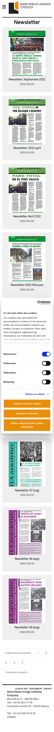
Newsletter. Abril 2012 (27, 216)
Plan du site (21, 689)
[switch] (46, 363)
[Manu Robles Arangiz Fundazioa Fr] (30, 7)
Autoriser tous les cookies (27, 403)
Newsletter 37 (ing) (27, 490)
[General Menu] (5, 7)
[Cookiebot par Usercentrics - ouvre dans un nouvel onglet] (38, 303)
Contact (48, 689)
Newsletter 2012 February (27, 285)
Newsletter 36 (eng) (27, 627)
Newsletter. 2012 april (27, 148)
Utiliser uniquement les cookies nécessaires (27, 425)
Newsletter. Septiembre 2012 (27, 79)
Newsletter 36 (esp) (27, 558)
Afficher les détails (35, 394)
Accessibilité (35, 689)
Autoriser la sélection (27, 413)
